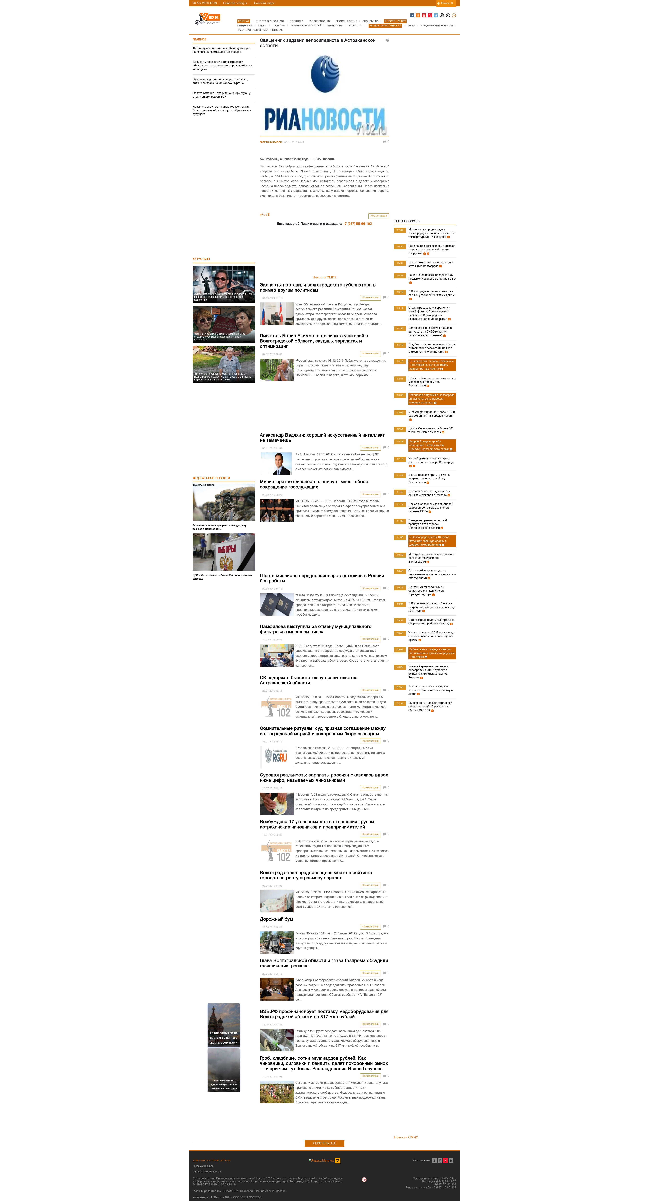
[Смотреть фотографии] (448, 237)
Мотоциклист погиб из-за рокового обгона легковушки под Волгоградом (431, 558)
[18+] (454, 15)
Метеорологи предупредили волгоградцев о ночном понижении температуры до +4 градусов (431, 233)
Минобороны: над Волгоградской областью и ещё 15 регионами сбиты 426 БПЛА (430, 707)
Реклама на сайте (203, 1166)
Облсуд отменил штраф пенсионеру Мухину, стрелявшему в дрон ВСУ (222, 95)
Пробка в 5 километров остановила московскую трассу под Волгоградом (431, 382)
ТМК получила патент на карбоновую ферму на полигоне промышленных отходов (222, 50)
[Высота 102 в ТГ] (436, 15)
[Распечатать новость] (387, 40)
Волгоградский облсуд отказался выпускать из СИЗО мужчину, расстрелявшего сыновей (430, 332)
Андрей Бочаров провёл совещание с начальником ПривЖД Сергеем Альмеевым (429, 445)
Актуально (201, 259)
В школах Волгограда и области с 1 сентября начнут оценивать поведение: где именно (431, 365)
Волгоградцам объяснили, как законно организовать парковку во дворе (431, 690)
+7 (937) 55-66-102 (357, 223)
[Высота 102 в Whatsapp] (448, 15)
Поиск (445, 3)
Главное (199, 39)
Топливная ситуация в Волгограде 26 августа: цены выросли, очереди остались (431, 399)
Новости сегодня (235, 3)
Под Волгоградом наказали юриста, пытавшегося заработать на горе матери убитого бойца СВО (432, 348)
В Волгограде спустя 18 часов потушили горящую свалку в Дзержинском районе (429, 541)
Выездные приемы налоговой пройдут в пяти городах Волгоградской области (427, 524)
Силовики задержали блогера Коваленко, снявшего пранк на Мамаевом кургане (220, 81)
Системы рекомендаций (207, 1172)
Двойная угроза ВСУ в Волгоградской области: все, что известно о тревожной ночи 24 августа (222, 66)
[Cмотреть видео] (427, 253)
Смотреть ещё (324, 1143)
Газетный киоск (271, 142)
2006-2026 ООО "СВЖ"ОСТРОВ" (212, 1161)
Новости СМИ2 (324, 277)
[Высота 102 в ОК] (418, 15)
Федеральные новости (211, 478)
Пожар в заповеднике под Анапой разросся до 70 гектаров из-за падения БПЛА (430, 508)
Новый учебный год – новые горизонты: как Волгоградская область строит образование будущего (222, 111)
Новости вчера (264, 3)
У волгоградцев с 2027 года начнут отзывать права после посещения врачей (431, 636)
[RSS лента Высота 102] (451, 1160)
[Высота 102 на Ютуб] (424, 15)
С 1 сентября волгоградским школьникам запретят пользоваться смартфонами (432, 574)
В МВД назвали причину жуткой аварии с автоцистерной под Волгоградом (429, 479)
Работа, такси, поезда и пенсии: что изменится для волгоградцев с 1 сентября (432, 653)
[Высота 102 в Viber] (442, 15)
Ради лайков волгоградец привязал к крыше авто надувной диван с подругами (431, 250)
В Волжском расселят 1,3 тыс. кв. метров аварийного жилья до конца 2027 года (431, 607)
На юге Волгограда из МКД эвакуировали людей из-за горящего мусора (426, 591)
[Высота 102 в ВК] (412, 15)
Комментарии (379, 216)
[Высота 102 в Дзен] (430, 15)
